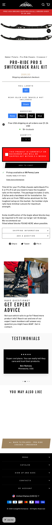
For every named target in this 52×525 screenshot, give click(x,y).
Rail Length (26, 86)
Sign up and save (25, 473)
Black (22, 116)
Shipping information (26, 230)
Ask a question (26, 236)
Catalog (25, 465)
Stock (26, 104)
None (12, 116)
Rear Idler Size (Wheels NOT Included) (26, 98)
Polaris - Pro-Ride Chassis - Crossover (29, 57)
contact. (8, 327)
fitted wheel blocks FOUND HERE (17, 223)
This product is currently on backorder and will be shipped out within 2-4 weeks (27, 154)
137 (25, 90)
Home (7, 57)
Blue (40, 116)
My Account (25, 488)
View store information (15, 180)
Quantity (26, 135)
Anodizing (26, 111)
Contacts (25, 480)
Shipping (16, 77)
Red (31, 116)
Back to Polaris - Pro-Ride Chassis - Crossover (27, 443)
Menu (25, 457)
